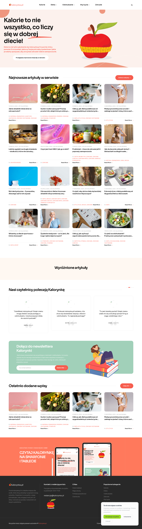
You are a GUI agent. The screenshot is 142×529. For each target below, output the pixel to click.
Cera (122, 160)
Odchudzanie (114, 241)
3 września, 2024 (109, 188)
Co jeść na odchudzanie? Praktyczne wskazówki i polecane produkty (118, 236)
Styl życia (81, 118)
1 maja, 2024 (76, 231)
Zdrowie (34, 118)
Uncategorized (15, 162)
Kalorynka (24, 106)
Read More (12, 120)
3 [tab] (131, 287)
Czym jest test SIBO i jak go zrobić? (55, 149)
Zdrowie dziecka (46, 200)
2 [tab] (129, 287)
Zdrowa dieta (56, 198)
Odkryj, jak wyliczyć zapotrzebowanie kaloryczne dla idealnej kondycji (85, 236)
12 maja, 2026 (13, 106)
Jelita (76, 156)
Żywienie (50, 243)
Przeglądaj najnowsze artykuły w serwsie (30, 58)
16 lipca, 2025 (45, 188)
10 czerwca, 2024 (46, 231)
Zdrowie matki (83, 158)
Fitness (83, 241)
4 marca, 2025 (13, 146)
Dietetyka (77, 241)
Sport (16, 245)
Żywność (52, 118)
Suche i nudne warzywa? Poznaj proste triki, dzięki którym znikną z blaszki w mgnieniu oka (54, 111)
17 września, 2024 (78, 188)
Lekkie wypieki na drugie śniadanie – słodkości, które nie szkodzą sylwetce (23, 151)
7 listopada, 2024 (14, 188)
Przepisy (59, 116)
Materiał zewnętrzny (17, 116)
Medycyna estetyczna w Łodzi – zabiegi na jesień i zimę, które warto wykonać (118, 111)
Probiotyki (82, 156)
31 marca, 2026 (45, 106)
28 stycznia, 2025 (46, 146)
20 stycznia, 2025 (110, 146)
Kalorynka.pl (43, 523)
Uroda (126, 160)
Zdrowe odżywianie (23, 118)
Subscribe (61, 368)
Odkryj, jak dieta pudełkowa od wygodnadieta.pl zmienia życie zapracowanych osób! (85, 111)
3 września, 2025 (110, 106)
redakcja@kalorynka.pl (54, 496)
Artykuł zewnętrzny (113, 160)
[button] (124, 77)
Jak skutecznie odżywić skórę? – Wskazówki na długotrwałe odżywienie (117, 151)
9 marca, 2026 (77, 106)
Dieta (76, 118)
